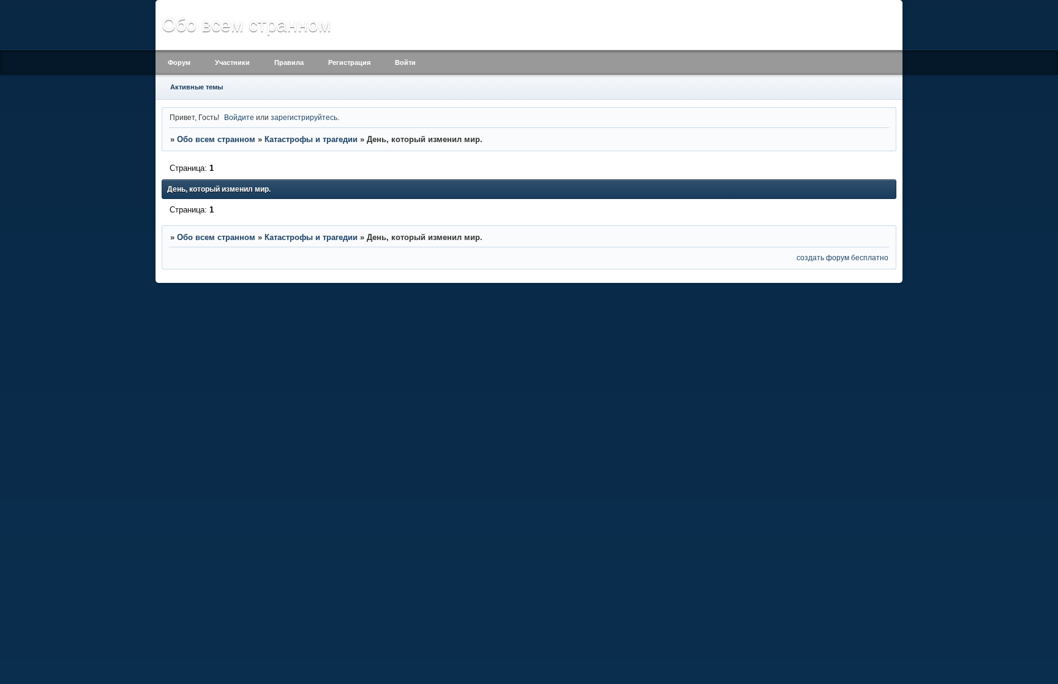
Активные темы (196, 87)
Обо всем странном (216, 139)
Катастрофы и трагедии (311, 139)
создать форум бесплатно (842, 257)
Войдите (239, 117)
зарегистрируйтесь (304, 117)
